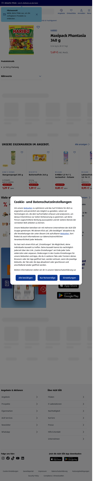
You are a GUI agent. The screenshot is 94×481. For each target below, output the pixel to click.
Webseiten (28, 208)
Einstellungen (69, 277)
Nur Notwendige (47, 277)
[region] (46, 240)
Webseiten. (64, 233)
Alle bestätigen (26, 277)
